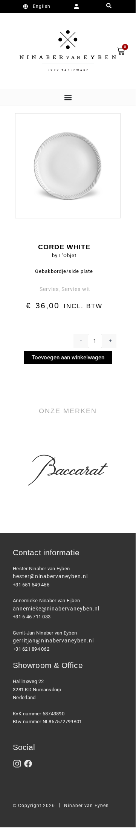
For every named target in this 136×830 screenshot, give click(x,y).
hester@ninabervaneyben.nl (50, 576)
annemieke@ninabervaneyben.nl (56, 609)
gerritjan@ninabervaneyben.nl (53, 641)
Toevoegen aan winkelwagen (68, 357)
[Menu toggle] (68, 97)
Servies (49, 289)
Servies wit (75, 289)
